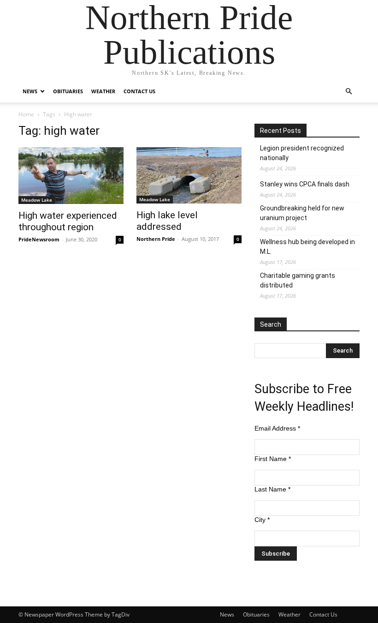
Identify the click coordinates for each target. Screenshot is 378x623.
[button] (348, 91)
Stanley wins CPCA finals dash (304, 184)
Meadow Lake (36, 200)
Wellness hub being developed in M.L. (307, 246)
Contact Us (139, 91)
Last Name (272, 489)
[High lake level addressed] (189, 175)
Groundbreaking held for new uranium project (302, 213)
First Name (272, 458)
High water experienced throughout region (67, 221)
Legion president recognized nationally (302, 153)
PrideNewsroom (38, 239)
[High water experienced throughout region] (71, 175)
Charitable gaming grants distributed (297, 280)
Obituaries (68, 91)
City (262, 519)
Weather (103, 91)
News (30, 91)
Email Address (277, 428)
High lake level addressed (167, 221)
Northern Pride (155, 238)
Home (26, 114)
